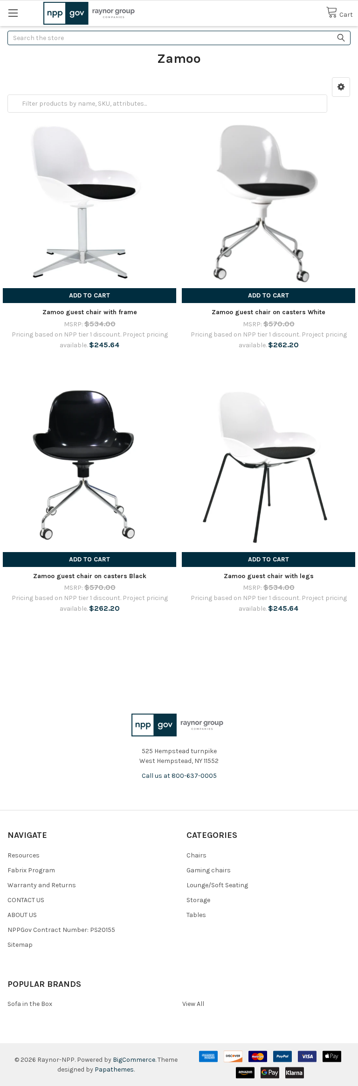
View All (193, 1004)
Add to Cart (89, 295)
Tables (196, 915)
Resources (23, 855)
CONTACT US (25, 900)
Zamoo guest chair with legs (269, 576)
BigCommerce (134, 1060)
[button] (341, 87)
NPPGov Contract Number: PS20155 (61, 930)
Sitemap (20, 945)
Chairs (196, 855)
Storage (198, 900)
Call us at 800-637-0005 (179, 776)
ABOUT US (22, 915)
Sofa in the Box (29, 1004)
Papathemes (114, 1069)
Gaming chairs (208, 870)
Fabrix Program (31, 870)
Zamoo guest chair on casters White (268, 312)
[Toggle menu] (13, 13)
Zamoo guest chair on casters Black (89, 576)
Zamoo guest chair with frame (89, 312)
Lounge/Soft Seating (217, 885)
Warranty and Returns (41, 885)
